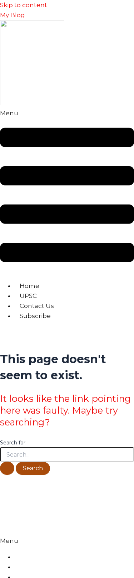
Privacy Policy (31, 557)
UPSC (28, 295)
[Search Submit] (7, 468)
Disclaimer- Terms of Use (45, 567)
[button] (67, 191)
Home (29, 285)
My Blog (12, 15)
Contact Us (37, 305)
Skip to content (23, 5)
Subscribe (35, 315)
